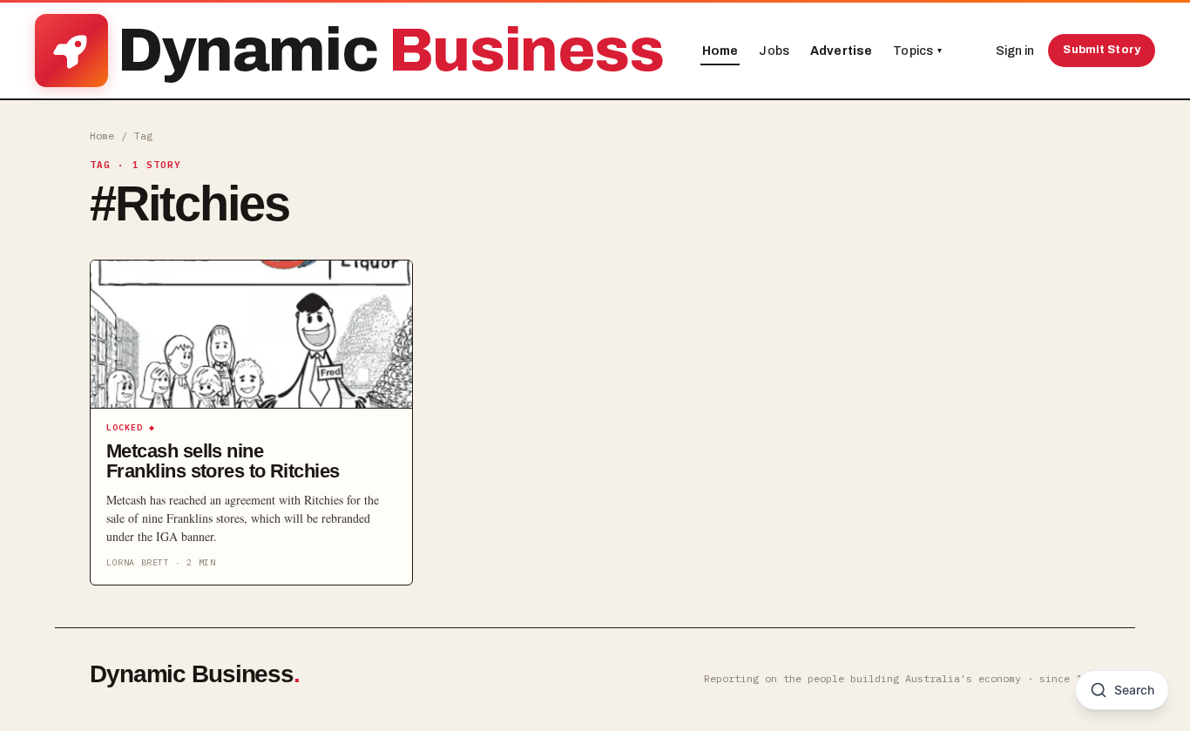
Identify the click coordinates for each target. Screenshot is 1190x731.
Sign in (1015, 51)
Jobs (774, 51)
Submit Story (1101, 50)
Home (720, 51)
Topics (917, 51)
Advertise (841, 51)
